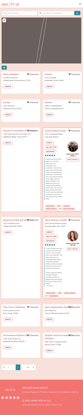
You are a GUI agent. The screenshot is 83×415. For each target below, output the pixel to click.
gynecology (50, 293)
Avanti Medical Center (55, 130)
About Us (52, 392)
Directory (26, 392)
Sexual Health (51, 209)
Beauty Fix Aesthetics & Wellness (19, 130)
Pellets (66, 206)
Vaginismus (53, 296)
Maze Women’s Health (56, 220)
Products (43, 392)
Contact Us (73, 392)
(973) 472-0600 (51, 236)
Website (8, 86)
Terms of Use (56, 405)
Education (35, 392)
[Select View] (4, 68)
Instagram (50, 151)
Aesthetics (50, 206)
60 (28, 367)
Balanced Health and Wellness (18, 220)
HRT (59, 206)
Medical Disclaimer (29, 405)
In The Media (62, 392)
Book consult (73, 159)
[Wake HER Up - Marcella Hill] (11, 4)
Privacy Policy (44, 405)
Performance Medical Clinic (16, 335)
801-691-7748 (51, 147)
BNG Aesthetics (11, 74)
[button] (80, 3)
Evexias (48, 74)
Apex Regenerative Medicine (59, 307)
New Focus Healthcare (14, 307)
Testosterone (68, 209)
